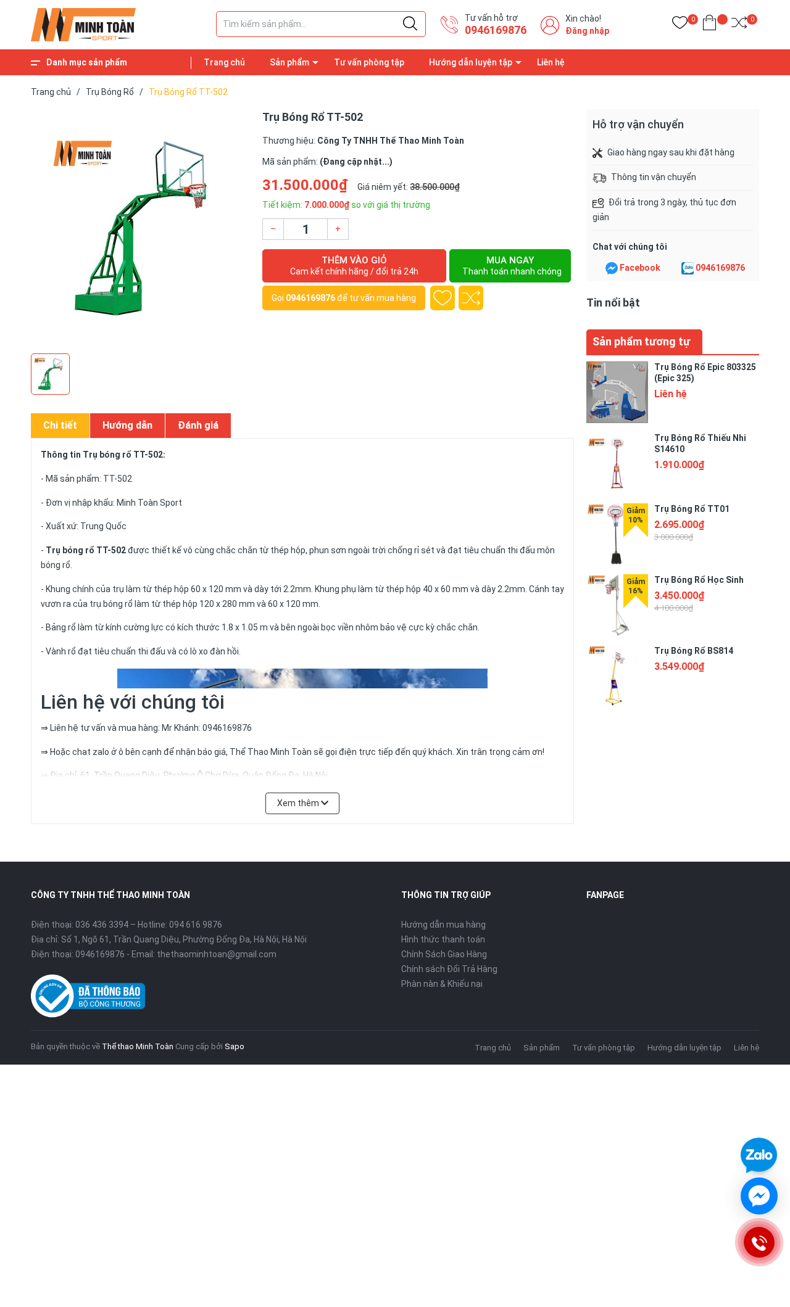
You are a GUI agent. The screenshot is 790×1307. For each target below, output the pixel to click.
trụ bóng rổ (111, 604)
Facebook (640, 268)
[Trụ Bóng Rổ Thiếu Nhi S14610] (617, 463)
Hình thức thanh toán (443, 939)
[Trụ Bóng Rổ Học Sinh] (617, 605)
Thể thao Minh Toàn (137, 1046)
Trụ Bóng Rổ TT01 (692, 509)
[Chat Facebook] (611, 268)
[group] (140, 228)
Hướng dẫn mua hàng (443, 925)
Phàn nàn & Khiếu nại (442, 984)
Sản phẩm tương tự (641, 341)
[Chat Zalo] (687, 268)
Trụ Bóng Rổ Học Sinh (699, 580)
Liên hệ (551, 62)
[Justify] (410, 24)
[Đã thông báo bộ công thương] (88, 995)
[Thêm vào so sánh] (471, 298)
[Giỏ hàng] (709, 25)
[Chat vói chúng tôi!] (759, 1195)
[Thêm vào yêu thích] (442, 298)
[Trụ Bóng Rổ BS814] (617, 676)
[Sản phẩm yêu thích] (680, 25)
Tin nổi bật (613, 302)
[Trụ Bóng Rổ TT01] (617, 534)
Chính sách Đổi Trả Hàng (449, 969)
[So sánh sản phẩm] (739, 25)
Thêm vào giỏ (354, 265)
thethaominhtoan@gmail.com (216, 954)
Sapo (234, 1046)
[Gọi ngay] (759, 1242)
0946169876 (495, 29)
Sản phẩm (289, 62)
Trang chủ (224, 62)
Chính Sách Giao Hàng (444, 954)
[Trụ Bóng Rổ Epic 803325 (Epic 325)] (617, 392)
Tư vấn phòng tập (369, 62)
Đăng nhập (587, 31)
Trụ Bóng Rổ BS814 (693, 651)
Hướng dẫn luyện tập (470, 62)
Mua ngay (512, 265)
